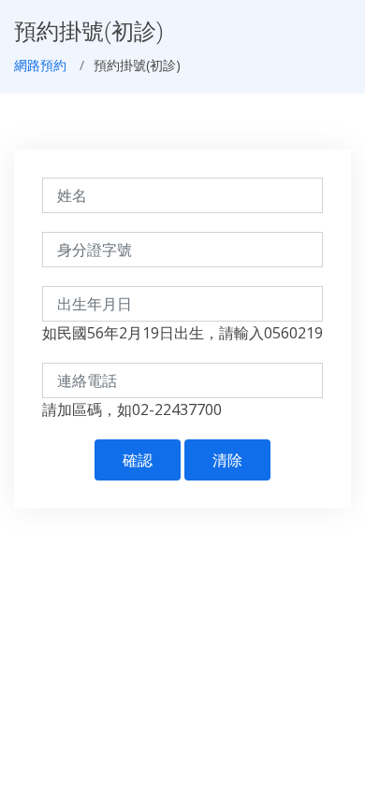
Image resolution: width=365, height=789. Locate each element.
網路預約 (40, 65)
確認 (138, 460)
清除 (227, 460)
